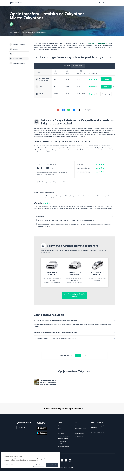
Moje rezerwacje (108, 3)
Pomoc (23, 427)
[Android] (45, 433)
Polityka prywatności (64, 436)
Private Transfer (17, 58)
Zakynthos (17, 32)
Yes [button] (78, 355)
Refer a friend (62, 441)
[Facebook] (63, 110)
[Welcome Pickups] (16, 3)
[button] (114, 79)
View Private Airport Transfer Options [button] (74, 295)
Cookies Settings (8, 464)
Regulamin (61, 433)
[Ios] (45, 428)
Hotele (77, 426)
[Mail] (58, 110)
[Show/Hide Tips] (113, 216)
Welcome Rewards (63, 438)
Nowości (60, 431)
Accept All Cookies (52, 464)
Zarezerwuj (106, 79)
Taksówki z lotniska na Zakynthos (99, 43)
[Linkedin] (70, 460)
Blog (59, 428)
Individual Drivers (79, 433)
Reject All (38, 464)
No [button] (85, 355)
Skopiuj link (88, 110)
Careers (60, 443)
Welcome (15, 49)
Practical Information (19, 63)
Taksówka (15, 54)
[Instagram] (62, 460)
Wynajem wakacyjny (80, 428)
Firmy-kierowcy (79, 436)
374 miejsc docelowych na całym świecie (61, 408)
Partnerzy (77, 431)
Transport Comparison (19, 44)
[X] (79, 110)
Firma (59, 426)
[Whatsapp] (68, 110)
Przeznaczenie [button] (31, 3)
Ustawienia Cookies (63, 446)
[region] (30, 460)
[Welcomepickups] (23, 422)
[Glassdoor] (66, 460)
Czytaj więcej (106, 94)
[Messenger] (74, 110)
